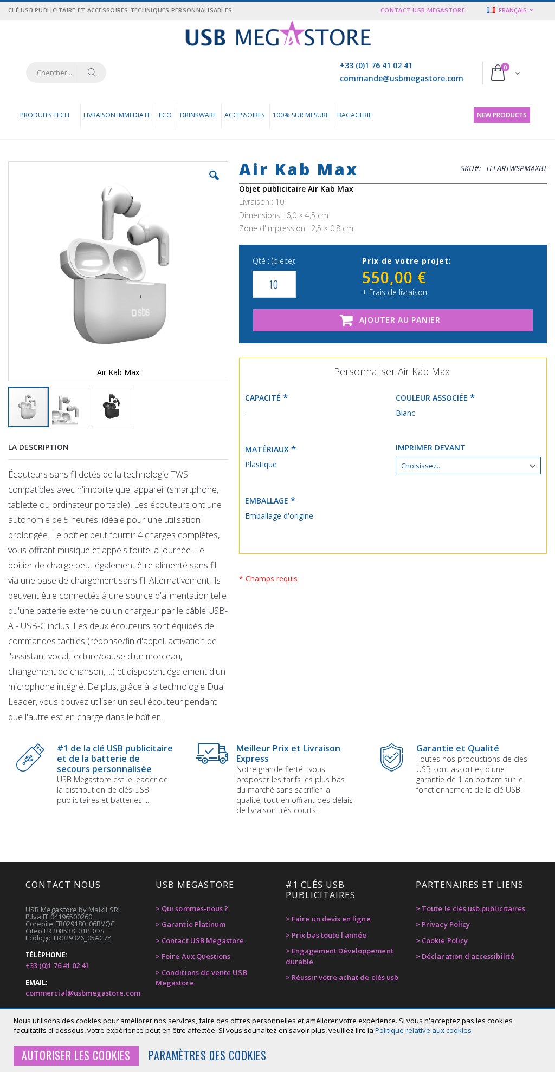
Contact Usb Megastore (422, 10)
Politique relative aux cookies (423, 1030)
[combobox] (66, 72)
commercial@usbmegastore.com (82, 993)
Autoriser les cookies (76, 1055)
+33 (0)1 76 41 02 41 (376, 65)
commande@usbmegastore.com (401, 78)
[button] (214, 183)
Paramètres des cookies (208, 1055)
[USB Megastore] (277, 34)
